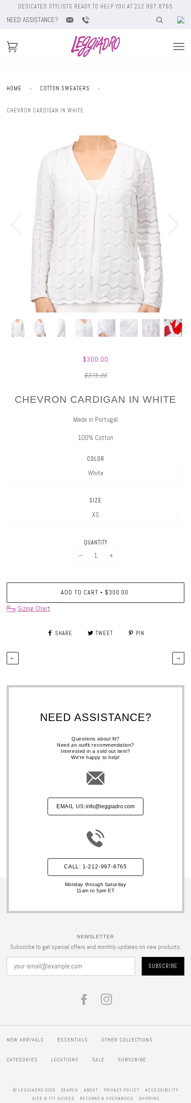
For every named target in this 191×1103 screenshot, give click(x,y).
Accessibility (162, 1090)
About (91, 1090)
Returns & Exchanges (106, 1098)
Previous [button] (22, 224)
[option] (95, 223)
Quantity (95, 542)
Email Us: (95, 806)
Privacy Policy (121, 1090)
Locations (65, 1059)
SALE (98, 1059)
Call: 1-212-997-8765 (95, 867)
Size (95, 500)
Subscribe (132, 1059)
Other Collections (127, 1039)
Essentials (72, 1039)
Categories (22, 1059)
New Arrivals (25, 1039)
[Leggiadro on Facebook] (84, 1002)
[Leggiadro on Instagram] (107, 1002)
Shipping (149, 1098)
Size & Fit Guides (53, 1098)
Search (69, 1090)
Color (95, 459)
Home (14, 88)
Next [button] (168, 224)
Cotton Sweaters (65, 88)
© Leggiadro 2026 (34, 1090)
